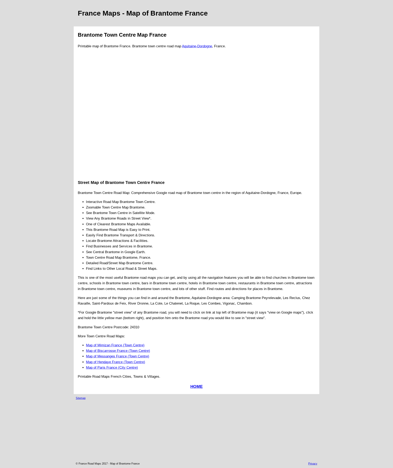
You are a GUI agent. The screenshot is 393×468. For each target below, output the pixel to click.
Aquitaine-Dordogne (197, 46)
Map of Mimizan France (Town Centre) (115, 345)
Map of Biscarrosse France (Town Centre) (118, 351)
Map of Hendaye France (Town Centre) (115, 362)
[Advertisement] (94, 113)
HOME (196, 386)
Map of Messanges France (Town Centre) (117, 356)
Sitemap (81, 398)
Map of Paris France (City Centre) (112, 367)
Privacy (312, 463)
